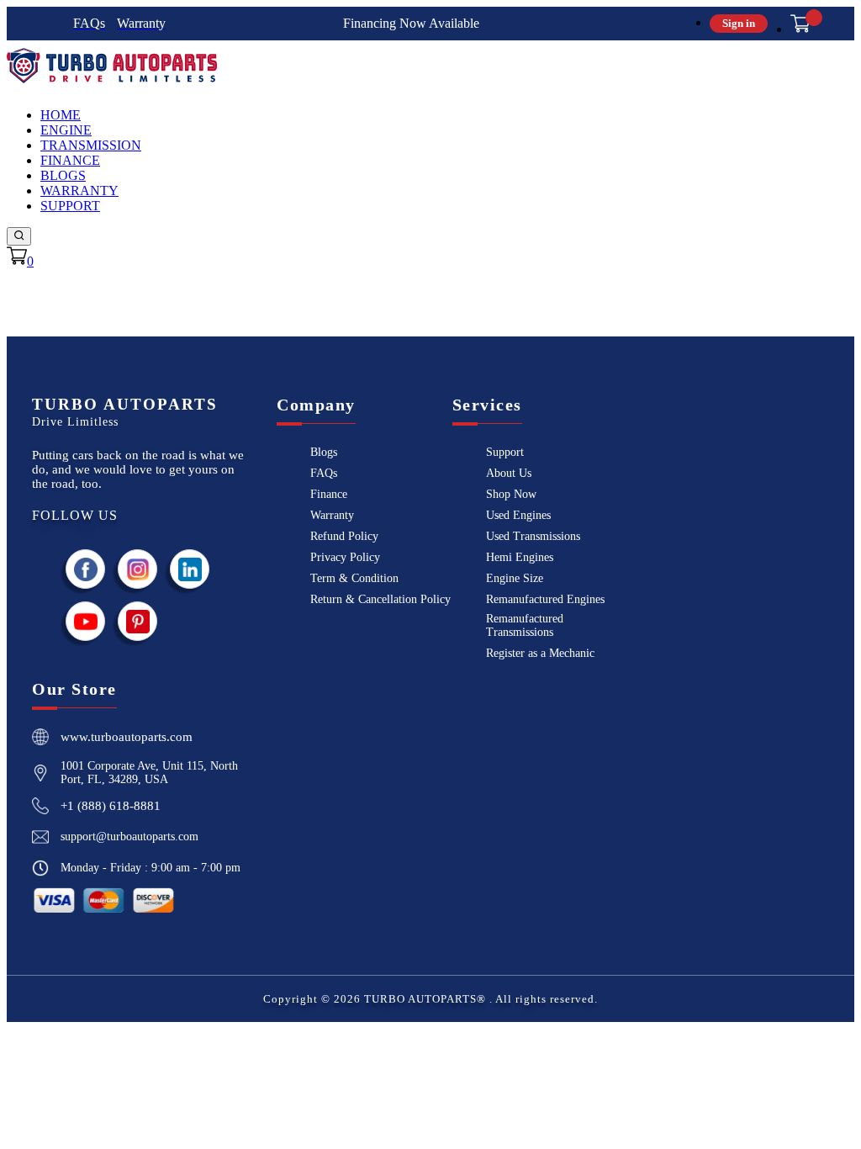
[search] (19, 236)
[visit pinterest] (138, 621)
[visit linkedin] (190, 569)
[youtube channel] (86, 621)
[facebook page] (86, 569)
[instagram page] (138, 569)
